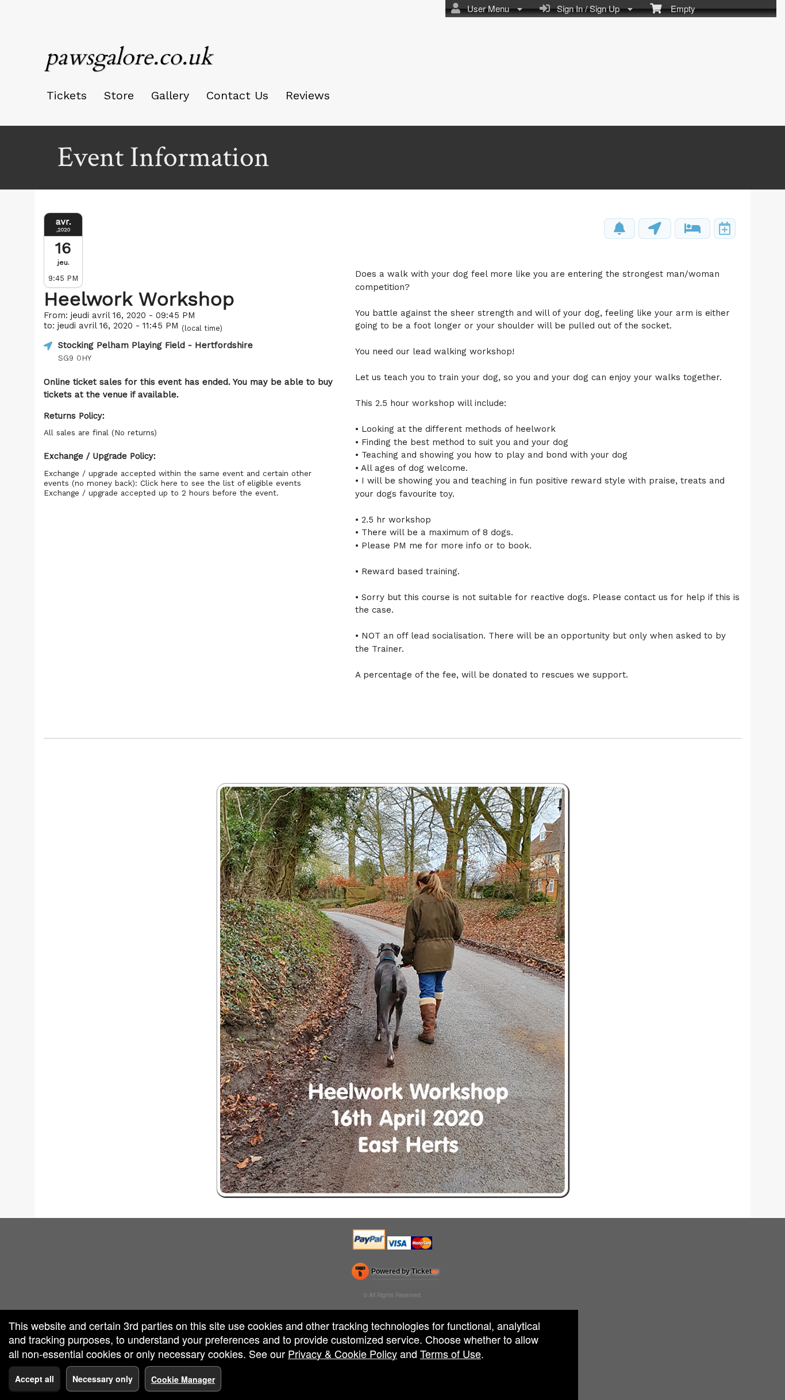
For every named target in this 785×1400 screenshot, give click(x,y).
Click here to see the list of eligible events (220, 483)
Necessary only (102, 1378)
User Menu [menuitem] (485, 8)
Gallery (170, 95)
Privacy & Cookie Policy (342, 1353)
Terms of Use (450, 1353)
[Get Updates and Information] (619, 228)
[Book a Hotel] (692, 228)
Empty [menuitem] (678, 8)
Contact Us (237, 95)
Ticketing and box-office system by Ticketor (395, 1273)
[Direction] (654, 228)
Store (119, 95)
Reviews (308, 95)
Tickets (67, 95)
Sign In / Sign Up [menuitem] (586, 8)
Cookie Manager (183, 1379)
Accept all (34, 1378)
